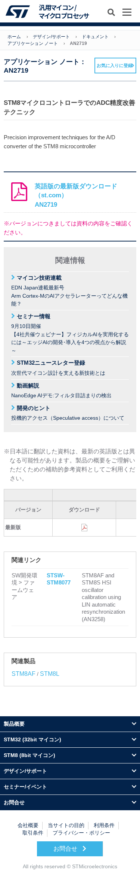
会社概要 (28, 825)
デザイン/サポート (51, 36)
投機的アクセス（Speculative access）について (67, 413)
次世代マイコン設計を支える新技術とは (58, 367)
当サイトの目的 (66, 825)
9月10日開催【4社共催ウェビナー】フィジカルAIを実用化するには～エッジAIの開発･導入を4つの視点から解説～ (70, 333)
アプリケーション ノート (32, 43)
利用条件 (104, 825)
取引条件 (32, 833)
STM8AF (23, 674)
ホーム (14, 36)
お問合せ (66, 848)
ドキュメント (95, 36)
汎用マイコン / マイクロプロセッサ (64, 11)
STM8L (49, 674)
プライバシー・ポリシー (81, 833)
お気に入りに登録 (115, 65)
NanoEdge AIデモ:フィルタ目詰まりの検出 (61, 390)
